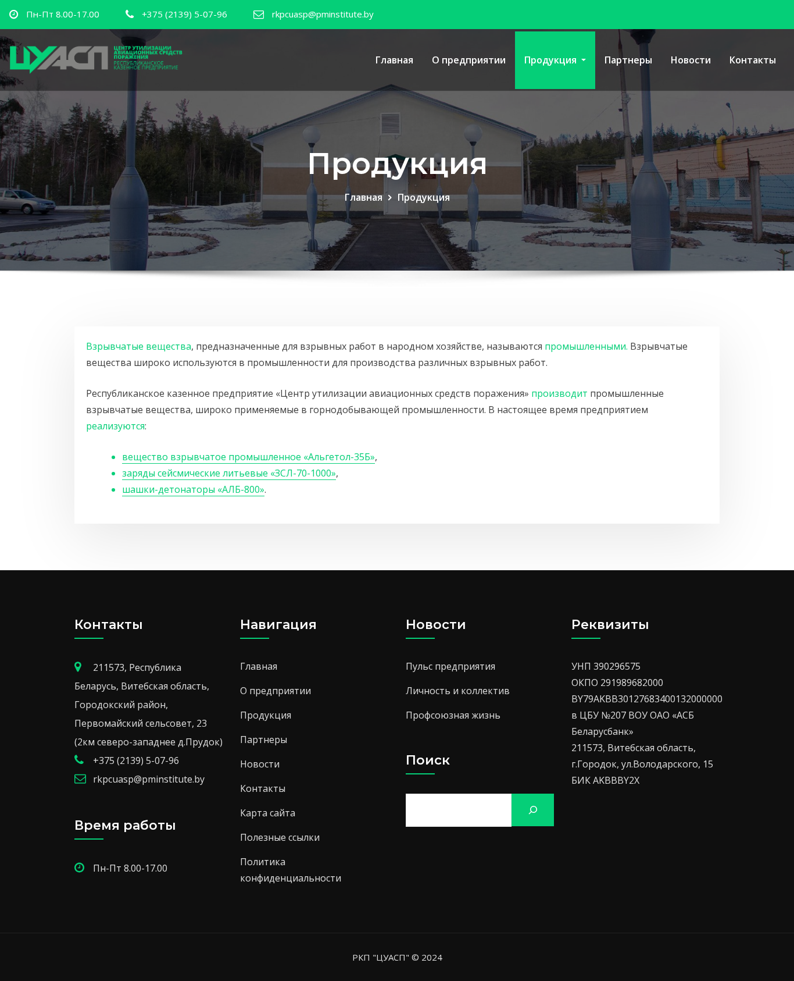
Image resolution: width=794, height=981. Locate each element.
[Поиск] (533, 810)
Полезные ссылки (280, 837)
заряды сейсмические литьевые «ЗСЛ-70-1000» (229, 473)
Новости (691, 60)
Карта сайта (267, 812)
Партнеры (628, 60)
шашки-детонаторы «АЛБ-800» (193, 489)
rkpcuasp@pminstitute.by (323, 14)
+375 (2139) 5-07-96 (184, 14)
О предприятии (469, 60)
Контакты (752, 60)
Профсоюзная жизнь (453, 715)
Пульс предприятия (450, 666)
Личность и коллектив (458, 690)
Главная (394, 60)
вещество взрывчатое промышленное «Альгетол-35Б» (248, 456)
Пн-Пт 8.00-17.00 (62, 14)
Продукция (551, 60)
